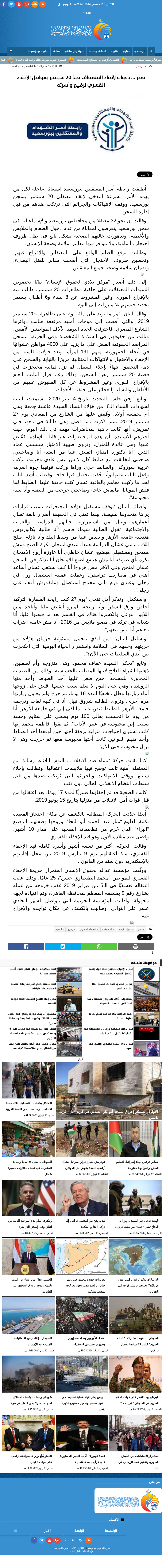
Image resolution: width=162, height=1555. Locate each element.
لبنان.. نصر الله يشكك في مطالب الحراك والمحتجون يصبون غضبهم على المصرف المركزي (32, 1034)
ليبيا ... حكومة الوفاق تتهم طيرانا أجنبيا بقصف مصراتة (32, 971)
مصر (140, 929)
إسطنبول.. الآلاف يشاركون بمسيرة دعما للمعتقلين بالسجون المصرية (110, 1001)
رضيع (71, 929)
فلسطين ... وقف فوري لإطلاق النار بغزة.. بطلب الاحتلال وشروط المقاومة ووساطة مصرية (32, 1019)
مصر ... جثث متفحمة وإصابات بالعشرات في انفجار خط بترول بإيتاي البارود (108, 1031)
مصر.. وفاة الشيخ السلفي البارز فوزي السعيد (33, 1001)
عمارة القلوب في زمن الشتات (17, 59)
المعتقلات (107, 929)
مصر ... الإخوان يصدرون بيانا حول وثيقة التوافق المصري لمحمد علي (110, 971)
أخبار (127, 51)
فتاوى (115, 51)
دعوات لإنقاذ (125, 929)
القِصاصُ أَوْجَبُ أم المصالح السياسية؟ (127, 59)
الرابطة (141, 51)
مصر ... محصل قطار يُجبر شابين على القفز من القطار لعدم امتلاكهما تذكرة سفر (32, 1046)
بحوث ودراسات (75, 51)
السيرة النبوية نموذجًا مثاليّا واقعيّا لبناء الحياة (70, 59)
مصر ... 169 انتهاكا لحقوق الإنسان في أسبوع (111, 1046)
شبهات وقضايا (97, 51)
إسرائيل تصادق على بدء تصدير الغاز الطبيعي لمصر (112, 986)
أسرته (59, 929)
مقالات (57, 51)
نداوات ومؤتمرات (38, 51)
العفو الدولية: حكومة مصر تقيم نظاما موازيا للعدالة (111, 1016)
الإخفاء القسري (88, 929)
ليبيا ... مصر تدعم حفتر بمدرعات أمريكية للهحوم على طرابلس (33, 986)
